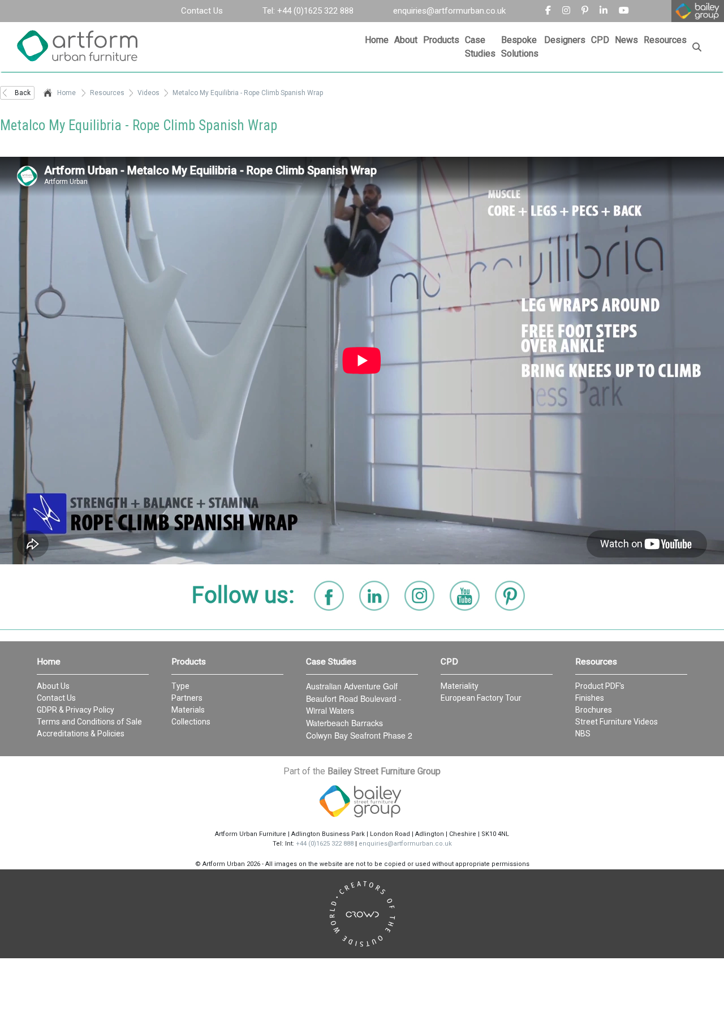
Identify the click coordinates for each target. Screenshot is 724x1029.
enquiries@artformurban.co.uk (449, 11)
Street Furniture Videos (616, 721)
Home (377, 40)
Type (180, 686)
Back (23, 93)
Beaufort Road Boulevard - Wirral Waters (354, 704)
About (405, 40)
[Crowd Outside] (362, 914)
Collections (190, 721)
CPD (600, 40)
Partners (186, 697)
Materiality (460, 686)
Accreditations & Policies (80, 733)
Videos (148, 93)
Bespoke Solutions (519, 47)
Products (441, 40)
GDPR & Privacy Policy (75, 709)
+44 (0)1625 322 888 (325, 843)
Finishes (589, 697)
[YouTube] (464, 595)
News (626, 40)
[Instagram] (566, 10)
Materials (188, 709)
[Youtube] (624, 10)
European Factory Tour (481, 697)
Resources (665, 40)
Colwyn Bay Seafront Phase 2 (359, 735)
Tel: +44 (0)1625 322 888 (308, 11)
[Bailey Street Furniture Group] (362, 801)
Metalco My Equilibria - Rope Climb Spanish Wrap (248, 93)
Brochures (593, 709)
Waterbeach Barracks (344, 722)
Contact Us (202, 11)
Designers (564, 40)
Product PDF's (599, 686)
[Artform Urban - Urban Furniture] (82, 47)
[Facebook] (548, 10)
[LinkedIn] (374, 595)
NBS (583, 733)
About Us (53, 686)
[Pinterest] (585, 10)
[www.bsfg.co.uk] (697, 11)
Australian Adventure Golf (352, 686)
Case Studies (480, 47)
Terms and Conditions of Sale (89, 721)
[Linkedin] (603, 10)
